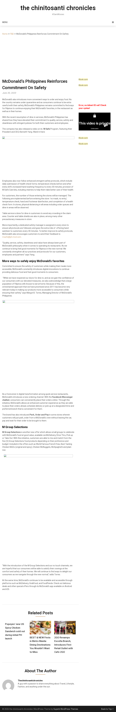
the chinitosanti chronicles (58, 8)
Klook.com (83, 79)
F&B (12, 34)
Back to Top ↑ (107, 709)
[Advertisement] (58, 57)
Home (5, 34)
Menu (5, 22)
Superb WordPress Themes (65, 709)
